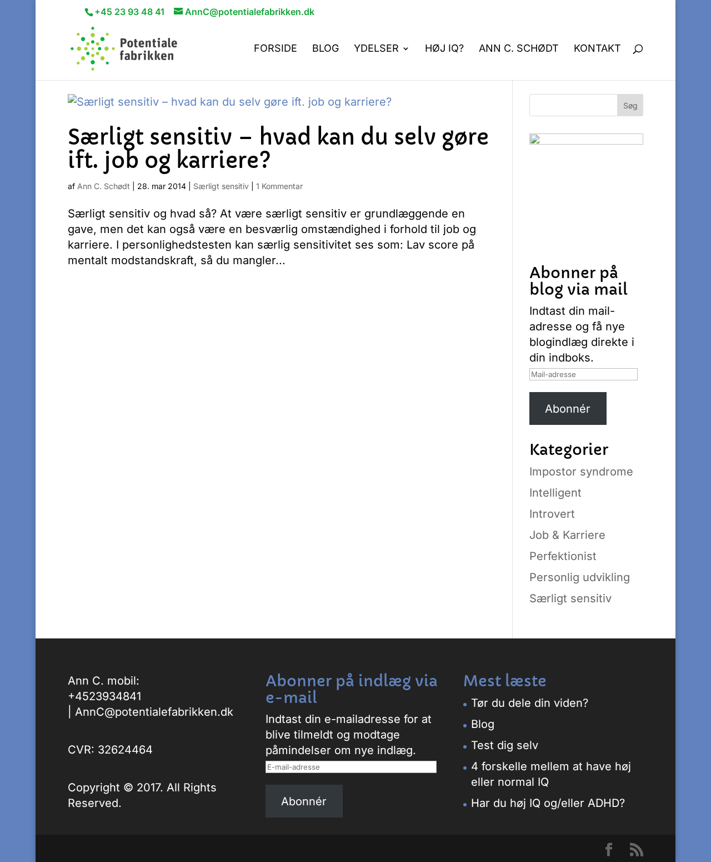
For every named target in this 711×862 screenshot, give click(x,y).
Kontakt (597, 49)
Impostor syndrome (581, 471)
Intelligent (555, 492)
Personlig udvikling (579, 577)
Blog (325, 49)
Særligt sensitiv (221, 186)
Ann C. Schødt (519, 49)
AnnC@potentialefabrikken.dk (154, 712)
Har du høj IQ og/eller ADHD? (548, 803)
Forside (275, 49)
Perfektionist (563, 556)
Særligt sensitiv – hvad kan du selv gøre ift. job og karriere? (278, 149)
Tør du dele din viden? (529, 703)
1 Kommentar (279, 186)
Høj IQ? (444, 49)
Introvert (552, 514)
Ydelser (376, 49)
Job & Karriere (567, 535)
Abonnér (567, 408)
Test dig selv (504, 745)
